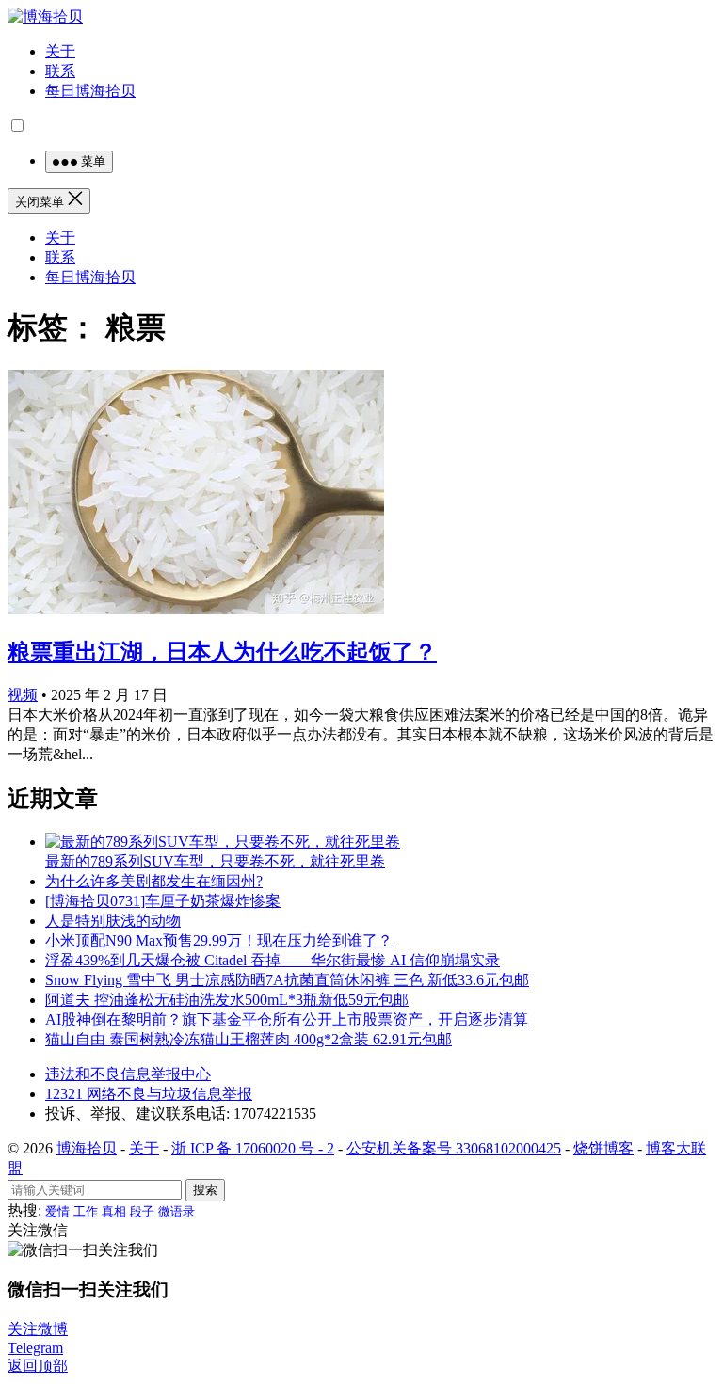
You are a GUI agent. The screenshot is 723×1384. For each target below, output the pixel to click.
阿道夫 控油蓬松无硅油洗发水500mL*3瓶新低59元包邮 (227, 1000)
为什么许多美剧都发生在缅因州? (154, 881)
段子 (142, 1211)
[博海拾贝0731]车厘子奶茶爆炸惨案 (163, 901)
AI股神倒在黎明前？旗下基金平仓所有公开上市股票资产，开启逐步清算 (286, 1019)
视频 (23, 695)
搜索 (205, 1190)
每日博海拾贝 (90, 91)
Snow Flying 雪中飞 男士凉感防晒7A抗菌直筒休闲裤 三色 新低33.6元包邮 (287, 980)
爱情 (57, 1211)
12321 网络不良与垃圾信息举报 (148, 1094)
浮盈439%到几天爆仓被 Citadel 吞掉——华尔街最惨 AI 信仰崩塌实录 (272, 960)
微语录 (176, 1211)
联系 (60, 71)
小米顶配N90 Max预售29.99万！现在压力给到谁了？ (219, 940)
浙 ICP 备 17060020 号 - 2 (252, 1148)
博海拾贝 (86, 1148)
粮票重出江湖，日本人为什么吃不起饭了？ (222, 652)
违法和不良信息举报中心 (128, 1074)
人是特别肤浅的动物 (113, 921)
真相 (114, 1211)
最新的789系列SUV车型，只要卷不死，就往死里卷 (215, 861)
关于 (60, 51)
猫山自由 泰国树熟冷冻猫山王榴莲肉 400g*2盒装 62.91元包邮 (248, 1039)
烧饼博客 (603, 1148)
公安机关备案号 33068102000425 (453, 1148)
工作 (85, 1211)
